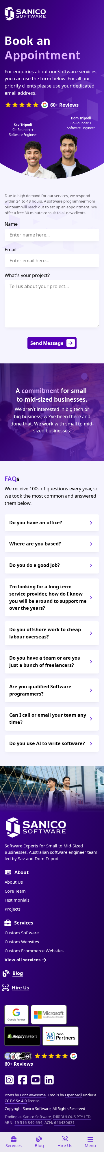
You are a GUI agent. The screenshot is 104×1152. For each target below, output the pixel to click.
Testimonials (17, 900)
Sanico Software (37, 1116)
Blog (17, 973)
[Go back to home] (25, 14)
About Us (14, 882)
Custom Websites (22, 941)
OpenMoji (73, 1095)
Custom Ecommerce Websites (34, 950)
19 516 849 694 (28, 1122)
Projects (13, 909)
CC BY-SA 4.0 (16, 1100)
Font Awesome (33, 1095)
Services (23, 922)
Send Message (47, 343)
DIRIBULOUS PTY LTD (72, 1116)
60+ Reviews (64, 104)
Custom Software (22, 933)
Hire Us (20, 987)
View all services (22, 959)
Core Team (15, 891)
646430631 (64, 1122)
